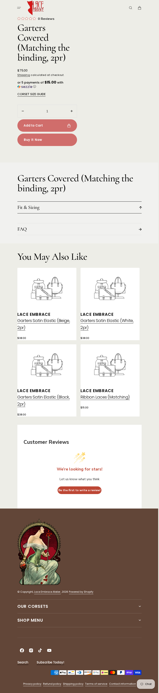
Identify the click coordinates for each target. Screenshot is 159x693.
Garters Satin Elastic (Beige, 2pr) (42, 324)
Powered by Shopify (79, 592)
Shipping (22, 75)
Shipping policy (71, 684)
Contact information (120, 684)
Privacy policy (31, 684)
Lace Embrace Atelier (46, 592)
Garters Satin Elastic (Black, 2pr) (42, 400)
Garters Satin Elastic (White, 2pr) (105, 324)
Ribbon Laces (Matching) (103, 397)
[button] (17, 7)
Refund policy (50, 684)
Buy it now (31, 140)
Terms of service (94, 684)
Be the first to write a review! (78, 490)
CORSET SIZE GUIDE (30, 94)
